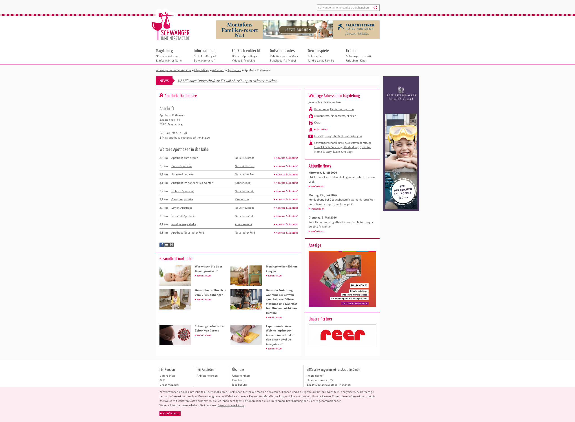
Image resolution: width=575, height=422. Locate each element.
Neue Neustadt (244, 158)
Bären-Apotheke (181, 166)
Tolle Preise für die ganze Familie (321, 55)
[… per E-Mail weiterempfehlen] (166, 245)
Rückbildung (350, 147)
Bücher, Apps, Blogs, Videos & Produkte (246, 55)
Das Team (238, 380)
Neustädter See (244, 166)
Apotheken (320, 129)
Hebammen (321, 109)
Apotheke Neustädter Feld (187, 232)
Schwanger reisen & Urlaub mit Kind (358, 55)
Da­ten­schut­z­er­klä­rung (231, 405)
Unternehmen (241, 376)
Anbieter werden (207, 376)
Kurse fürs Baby (343, 152)
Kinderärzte (338, 116)
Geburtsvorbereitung (358, 143)
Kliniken (351, 116)
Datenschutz (167, 376)
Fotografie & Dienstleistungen (343, 136)
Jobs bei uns (239, 385)
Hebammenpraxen (342, 109)
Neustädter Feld (245, 232)
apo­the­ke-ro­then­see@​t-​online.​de (189, 137)
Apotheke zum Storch (184, 158)
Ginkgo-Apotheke (182, 199)
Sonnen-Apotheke (182, 174)
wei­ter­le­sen (317, 186)
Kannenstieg (242, 183)
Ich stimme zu (171, 413)
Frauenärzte (321, 116)
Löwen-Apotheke (181, 208)
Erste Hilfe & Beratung (328, 147)
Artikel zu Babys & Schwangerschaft (205, 55)
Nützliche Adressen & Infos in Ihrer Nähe (169, 55)
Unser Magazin (169, 385)
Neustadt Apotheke (183, 216)
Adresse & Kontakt (287, 158)
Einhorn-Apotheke (182, 191)
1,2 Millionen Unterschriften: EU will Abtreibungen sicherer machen (227, 80)
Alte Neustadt (243, 224)
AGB (162, 380)
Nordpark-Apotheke (183, 224)
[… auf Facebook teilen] (161, 245)
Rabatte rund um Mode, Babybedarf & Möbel (284, 55)
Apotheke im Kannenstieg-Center (192, 183)
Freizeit (318, 136)
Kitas (317, 122)
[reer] (342, 335)
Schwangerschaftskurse (329, 143)
